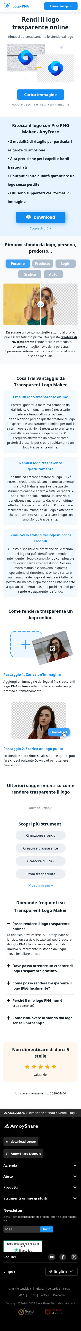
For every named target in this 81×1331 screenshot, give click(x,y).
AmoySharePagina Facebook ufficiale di (62, 1257)
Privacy (40, 1288)
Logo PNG (21, 6)
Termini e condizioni (20, 1288)
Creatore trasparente (40, 848)
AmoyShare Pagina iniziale (20, 1126)
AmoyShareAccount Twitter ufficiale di (74, 1257)
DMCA (20, 1295)
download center (23, 1141)
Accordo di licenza (59, 1288)
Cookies (44, 1295)
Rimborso (59, 1295)
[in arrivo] (51, 1257)
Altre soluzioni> (40, 808)
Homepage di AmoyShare (14, 1113)
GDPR (32, 1295)
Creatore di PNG (40, 861)
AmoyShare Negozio (26, 1153)
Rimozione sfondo (41, 835)
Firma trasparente (40, 874)
